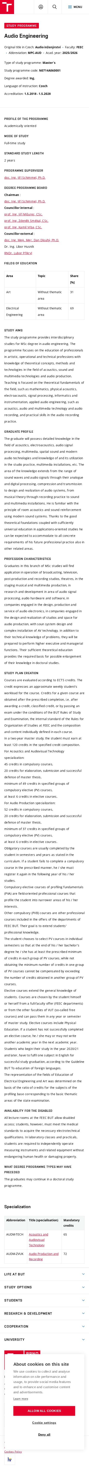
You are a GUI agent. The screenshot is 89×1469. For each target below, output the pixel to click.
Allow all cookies (44, 1411)
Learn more (20, 1398)
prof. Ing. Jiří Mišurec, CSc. (23, 214)
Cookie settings (44, 1422)
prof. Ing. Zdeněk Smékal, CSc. (26, 221)
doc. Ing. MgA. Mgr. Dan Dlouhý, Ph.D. (31, 240)
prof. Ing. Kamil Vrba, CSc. (23, 227)
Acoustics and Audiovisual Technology (38, 1239)
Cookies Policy (13, 1451)
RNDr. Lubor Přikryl (18, 253)
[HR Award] (9, 1459)
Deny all (44, 1434)
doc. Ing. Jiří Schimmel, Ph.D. (24, 177)
